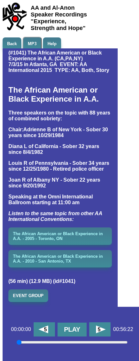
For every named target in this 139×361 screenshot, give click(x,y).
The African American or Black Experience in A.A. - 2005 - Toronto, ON (58, 236)
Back (12, 43)
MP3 (32, 43)
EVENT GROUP (28, 295)
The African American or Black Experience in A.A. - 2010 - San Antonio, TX (58, 259)
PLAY (72, 329)
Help (52, 43)
